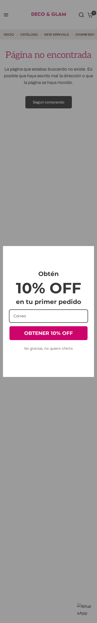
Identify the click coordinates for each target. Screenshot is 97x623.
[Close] (88, 252)
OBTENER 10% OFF (48, 333)
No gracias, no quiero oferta (48, 348)
